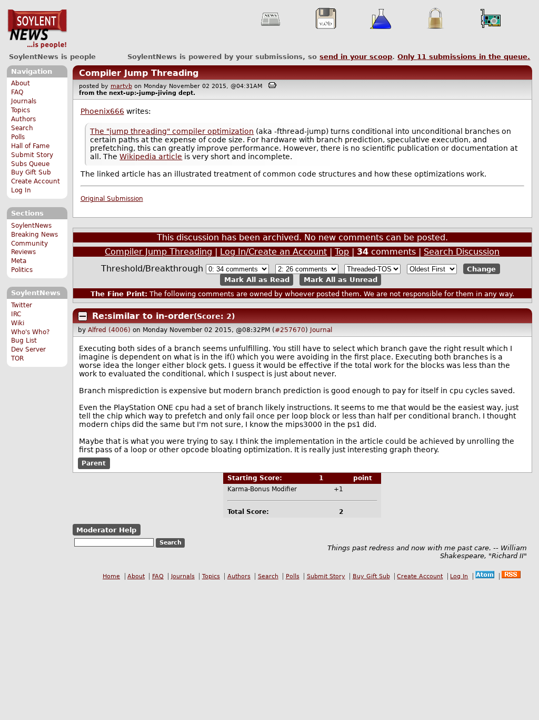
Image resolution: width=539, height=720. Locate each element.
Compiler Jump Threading (138, 73)
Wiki (17, 323)
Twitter (21, 305)
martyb (121, 86)
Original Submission (112, 198)
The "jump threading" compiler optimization (172, 131)
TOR (17, 358)
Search (22, 128)
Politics (22, 270)
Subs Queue (30, 164)
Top (342, 252)
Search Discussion (462, 252)
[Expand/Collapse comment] (82, 316)
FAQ (17, 92)
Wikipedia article (150, 156)
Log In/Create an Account (273, 252)
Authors (23, 119)
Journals (23, 101)
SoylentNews (37, 29)
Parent (94, 463)
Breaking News (34, 234)
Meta (18, 261)
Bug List (24, 340)
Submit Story (32, 155)
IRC (16, 314)
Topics (20, 110)
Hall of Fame (30, 146)
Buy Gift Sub (31, 172)
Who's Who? (30, 332)
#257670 (290, 330)
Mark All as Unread (340, 280)
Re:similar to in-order (143, 316)
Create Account (35, 181)
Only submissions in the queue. (463, 57)
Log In (21, 190)
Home (111, 576)
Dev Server (28, 349)
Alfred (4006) (109, 330)
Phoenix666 (102, 111)
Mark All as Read (257, 280)
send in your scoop (356, 57)
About (20, 83)
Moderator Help (106, 530)
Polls (18, 137)
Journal (321, 330)
